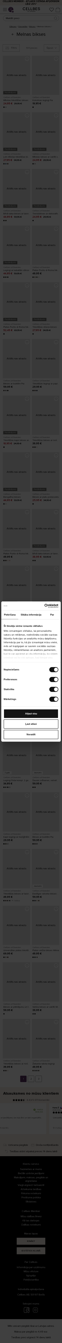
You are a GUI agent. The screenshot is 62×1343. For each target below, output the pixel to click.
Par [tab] (52, 614)
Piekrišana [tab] (10, 614)
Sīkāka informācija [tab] (31, 614)
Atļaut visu (31, 713)
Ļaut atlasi (31, 724)
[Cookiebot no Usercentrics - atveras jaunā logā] (44, 606)
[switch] (53, 679)
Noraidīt (31, 734)
